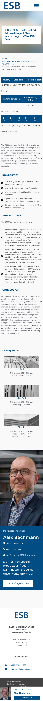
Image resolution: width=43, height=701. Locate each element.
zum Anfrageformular (18, 583)
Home (4, 59)
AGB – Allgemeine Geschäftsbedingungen (16, 682)
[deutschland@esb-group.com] (18, 669)
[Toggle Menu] (36, 5)
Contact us (27, 697)
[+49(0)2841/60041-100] (15, 665)
